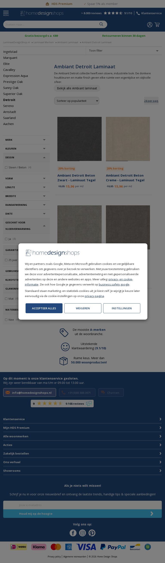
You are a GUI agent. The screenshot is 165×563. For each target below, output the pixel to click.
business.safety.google (114, 284)
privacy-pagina (94, 296)
